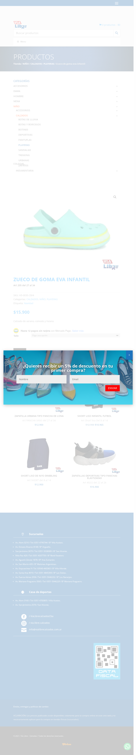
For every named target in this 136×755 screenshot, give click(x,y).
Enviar (112, 388)
